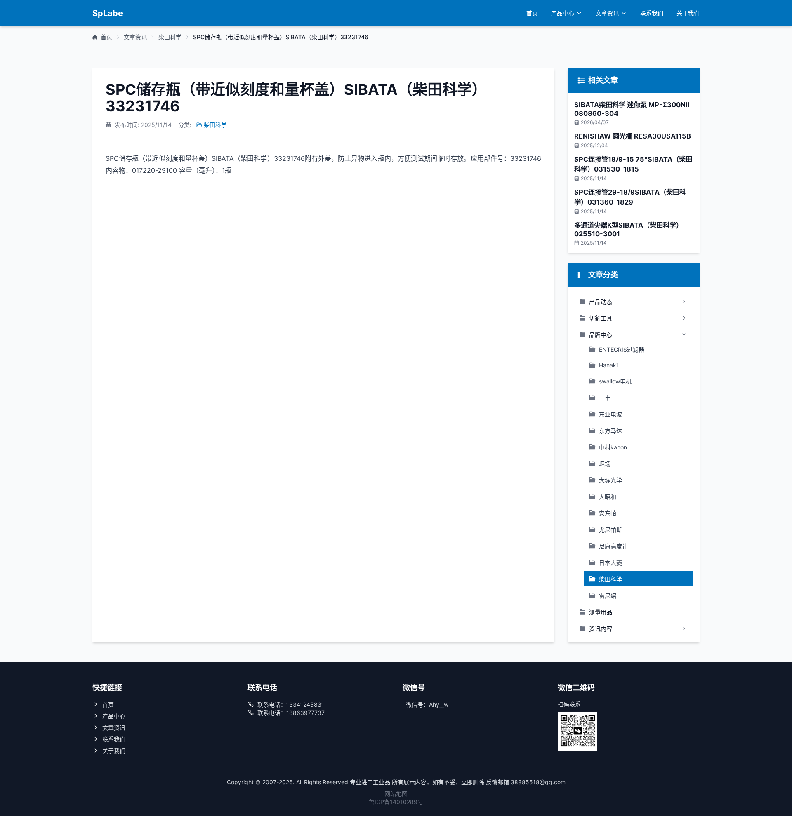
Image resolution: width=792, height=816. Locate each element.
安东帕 (607, 513)
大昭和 (607, 496)
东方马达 (610, 430)
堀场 (604, 463)
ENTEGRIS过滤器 (621, 349)
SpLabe (107, 13)
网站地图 (396, 793)
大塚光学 (610, 480)
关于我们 (688, 12)
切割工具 (600, 318)
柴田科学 (170, 36)
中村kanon (613, 447)
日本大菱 (610, 562)
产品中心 (562, 12)
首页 (532, 12)
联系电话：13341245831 (290, 704)
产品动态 (600, 301)
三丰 (604, 397)
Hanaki (608, 365)
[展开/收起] (684, 301)
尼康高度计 (613, 546)
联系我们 (651, 12)
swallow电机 (615, 381)
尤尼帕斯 (610, 529)
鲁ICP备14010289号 (396, 801)
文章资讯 (607, 12)
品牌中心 (600, 334)
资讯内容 (600, 628)
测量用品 (600, 612)
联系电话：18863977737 (291, 712)
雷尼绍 (607, 595)
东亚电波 (610, 414)
